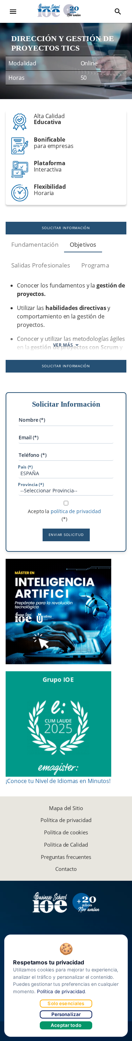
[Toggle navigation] (13, 12)
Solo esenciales (66, 1003)
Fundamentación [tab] (34, 244)
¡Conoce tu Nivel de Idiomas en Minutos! (58, 781)
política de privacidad (76, 511)
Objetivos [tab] (83, 244)
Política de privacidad (66, 819)
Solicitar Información (66, 227)
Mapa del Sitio (66, 808)
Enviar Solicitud (66, 534)
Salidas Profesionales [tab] (40, 265)
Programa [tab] (95, 265)
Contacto (65, 868)
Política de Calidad (66, 844)
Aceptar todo (66, 1025)
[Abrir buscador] (118, 11)
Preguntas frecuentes (66, 856)
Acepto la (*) (64, 515)
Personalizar (66, 1014)
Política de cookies (66, 832)
